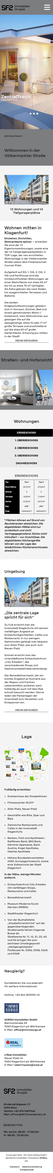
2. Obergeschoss (26, 448)
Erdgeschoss (26, 432)
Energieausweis (27, 1170)
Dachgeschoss (26, 463)
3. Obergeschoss (26, 455)
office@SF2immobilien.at (28, 1114)
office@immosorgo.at (27, 1029)
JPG (26, 506)
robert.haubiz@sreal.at (28, 1064)
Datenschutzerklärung (32, 1167)
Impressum (15, 1167)
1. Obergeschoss (26, 440)
